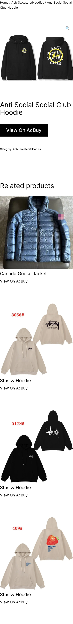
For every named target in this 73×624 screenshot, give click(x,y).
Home (4, 2)
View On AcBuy (24, 130)
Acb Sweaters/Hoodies (27, 2)
